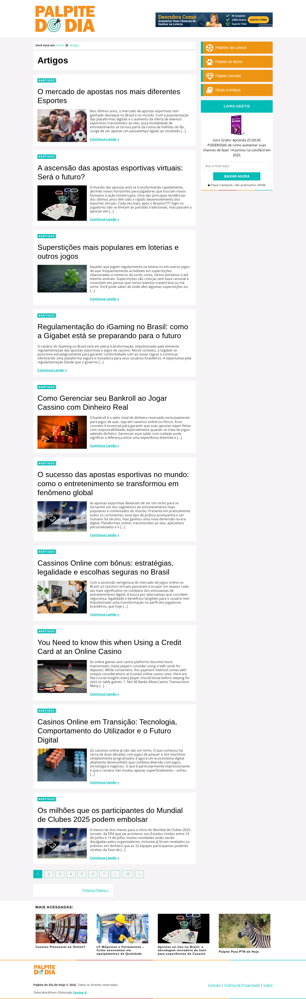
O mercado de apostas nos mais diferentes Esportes (108, 96)
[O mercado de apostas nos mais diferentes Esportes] (62, 140)
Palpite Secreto (227, 76)
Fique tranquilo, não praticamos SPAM (238, 185)
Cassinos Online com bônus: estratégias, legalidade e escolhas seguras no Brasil (105, 567)
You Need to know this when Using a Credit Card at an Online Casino (109, 647)
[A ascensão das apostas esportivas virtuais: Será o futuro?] (62, 218)
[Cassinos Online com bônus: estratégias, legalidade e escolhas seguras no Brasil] (62, 611)
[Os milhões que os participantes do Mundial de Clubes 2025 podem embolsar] (62, 856)
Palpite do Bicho (228, 62)
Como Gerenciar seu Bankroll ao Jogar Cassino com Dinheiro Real (102, 402)
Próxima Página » (95, 890)
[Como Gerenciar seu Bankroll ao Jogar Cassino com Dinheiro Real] (62, 446)
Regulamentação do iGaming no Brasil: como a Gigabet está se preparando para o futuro (112, 331)
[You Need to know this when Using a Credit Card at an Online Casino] (62, 691)
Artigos (48, 80)
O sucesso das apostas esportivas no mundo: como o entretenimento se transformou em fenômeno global (113, 483)
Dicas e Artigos (227, 90)
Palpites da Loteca (230, 48)
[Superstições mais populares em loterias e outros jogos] (62, 290)
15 (127, 874)
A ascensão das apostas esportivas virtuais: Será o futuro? (110, 172)
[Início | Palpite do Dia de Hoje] (64, 31)
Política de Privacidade (242, 985)
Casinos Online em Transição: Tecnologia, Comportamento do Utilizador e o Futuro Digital (107, 731)
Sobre (268, 985)
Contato (214, 985)
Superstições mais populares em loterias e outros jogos (108, 251)
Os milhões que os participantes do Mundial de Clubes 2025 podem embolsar (110, 815)
